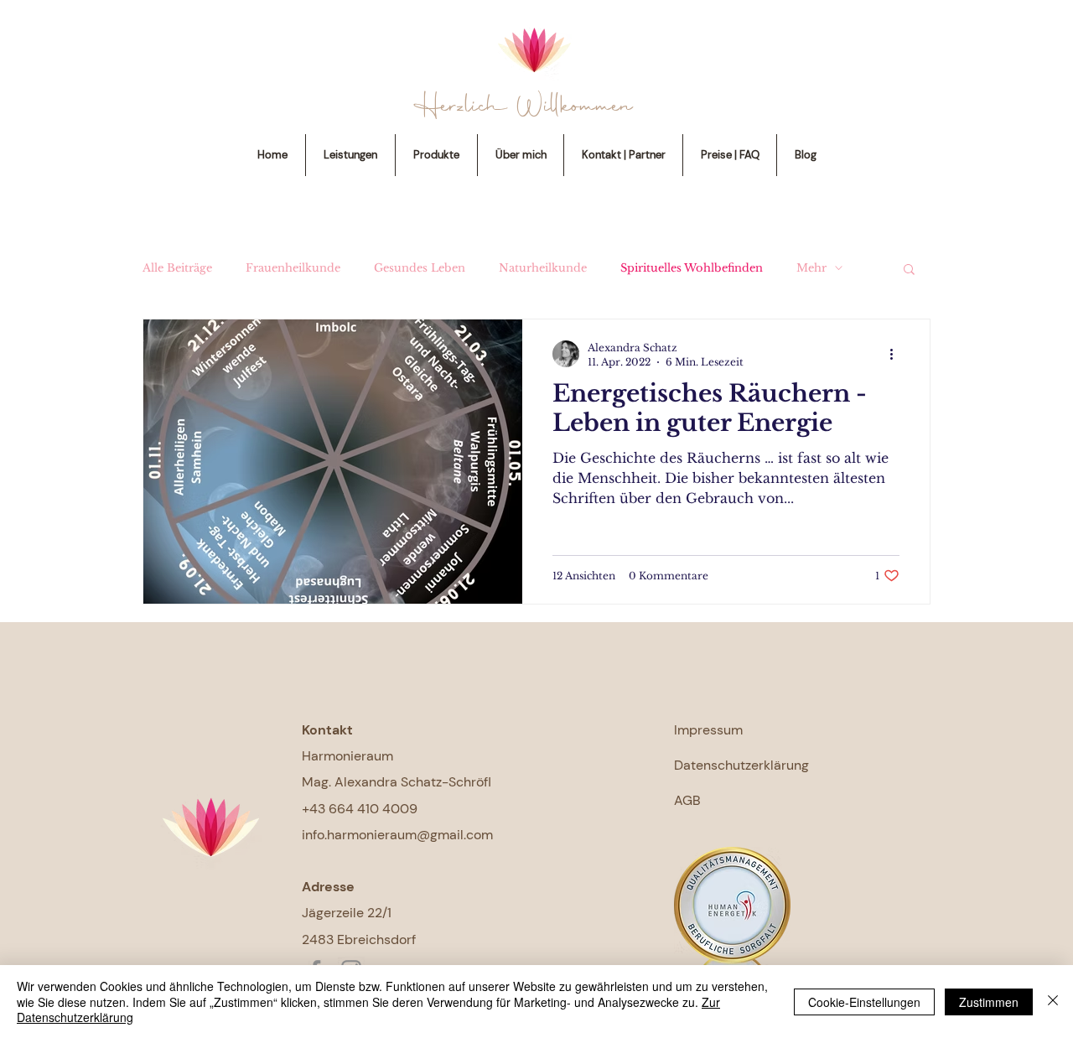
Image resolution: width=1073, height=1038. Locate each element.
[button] (909, 270)
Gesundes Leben (419, 268)
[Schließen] (1053, 1001)
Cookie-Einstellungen (864, 1002)
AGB (687, 800)
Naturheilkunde (543, 268)
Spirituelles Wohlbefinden (691, 268)
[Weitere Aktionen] (897, 354)
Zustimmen (989, 1002)
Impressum (708, 730)
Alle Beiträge (177, 268)
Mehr (811, 268)
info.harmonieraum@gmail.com (397, 834)
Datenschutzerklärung (741, 765)
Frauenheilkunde (293, 268)
